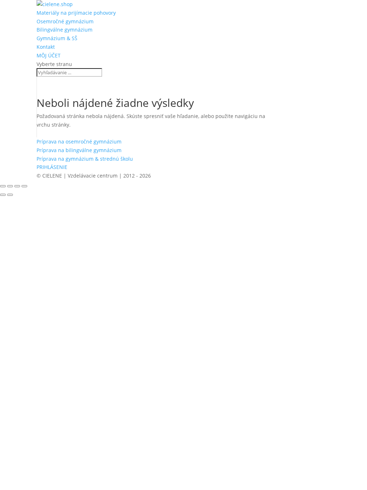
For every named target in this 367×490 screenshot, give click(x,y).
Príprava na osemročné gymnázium (79, 141)
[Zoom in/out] (3, 186)
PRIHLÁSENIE (52, 167)
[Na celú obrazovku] (10, 186)
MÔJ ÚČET (49, 55)
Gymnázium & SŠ (57, 38)
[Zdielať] (17, 186)
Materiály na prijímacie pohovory (76, 12)
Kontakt (46, 46)
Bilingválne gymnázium (64, 29)
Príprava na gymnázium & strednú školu (85, 158)
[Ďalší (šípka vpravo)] (10, 195)
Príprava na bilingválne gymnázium (79, 150)
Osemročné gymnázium (65, 21)
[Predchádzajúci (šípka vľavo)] (3, 195)
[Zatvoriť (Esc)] (24, 186)
